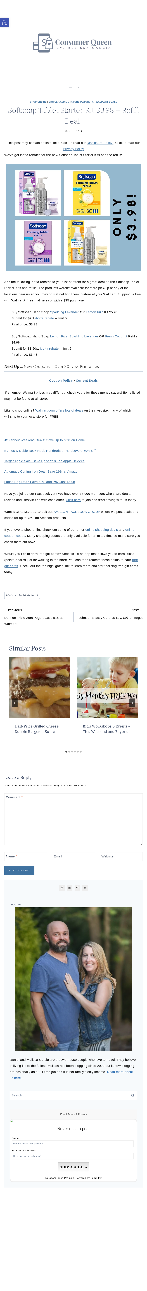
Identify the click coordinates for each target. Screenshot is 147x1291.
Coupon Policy (61, 380)
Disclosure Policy (100, 143)
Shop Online (38, 102)
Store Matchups (82, 102)
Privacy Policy (73, 149)
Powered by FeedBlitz (89, 1177)
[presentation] (39, 687)
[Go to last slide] (15, 702)
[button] (4, 22)
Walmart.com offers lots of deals (59, 410)
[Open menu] (70, 87)
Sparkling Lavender (64, 312)
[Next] (132, 702)
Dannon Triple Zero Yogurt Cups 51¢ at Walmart (33, 617)
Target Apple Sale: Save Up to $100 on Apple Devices (44, 461)
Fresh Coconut (116, 336)
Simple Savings (59, 102)
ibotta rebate (44, 318)
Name (11, 856)
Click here (73, 500)
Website (107, 856)
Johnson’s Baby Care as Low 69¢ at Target (111, 614)
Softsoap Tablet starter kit (22, 595)
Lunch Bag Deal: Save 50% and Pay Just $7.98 (39, 482)
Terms (71, 1114)
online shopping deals (101, 529)
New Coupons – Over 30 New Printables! (62, 366)
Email (59, 856)
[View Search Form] (77, 87)
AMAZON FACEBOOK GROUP (77, 512)
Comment (14, 797)
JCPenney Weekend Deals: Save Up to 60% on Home (44, 440)
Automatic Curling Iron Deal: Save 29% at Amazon (41, 471)
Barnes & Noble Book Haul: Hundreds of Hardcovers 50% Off (50, 451)
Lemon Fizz (94, 312)
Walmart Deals (106, 102)
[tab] (66, 752)
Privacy (82, 1114)
